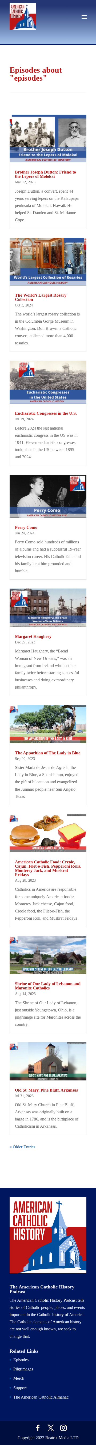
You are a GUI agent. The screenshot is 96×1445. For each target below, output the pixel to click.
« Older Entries (22, 1147)
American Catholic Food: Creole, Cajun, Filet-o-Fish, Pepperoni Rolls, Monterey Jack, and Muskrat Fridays (48, 868)
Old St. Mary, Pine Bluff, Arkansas (46, 1090)
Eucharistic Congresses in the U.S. (46, 413)
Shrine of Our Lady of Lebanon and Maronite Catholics (48, 985)
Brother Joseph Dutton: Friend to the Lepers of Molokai (45, 174)
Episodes (21, 1359)
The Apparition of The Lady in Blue (47, 753)
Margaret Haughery (33, 636)
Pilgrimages (23, 1369)
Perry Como (26, 527)
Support (20, 1388)
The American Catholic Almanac (41, 1397)
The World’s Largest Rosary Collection (40, 297)
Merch (18, 1378)
